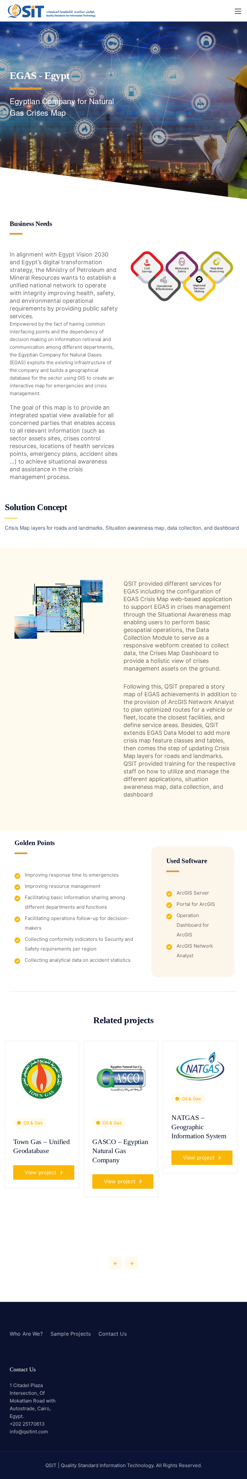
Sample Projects (70, 1333)
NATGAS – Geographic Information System (198, 1127)
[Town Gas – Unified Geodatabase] (42, 1077)
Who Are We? (26, 1333)
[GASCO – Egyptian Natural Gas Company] (121, 1077)
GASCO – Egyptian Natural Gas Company (120, 1151)
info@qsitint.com (29, 1432)
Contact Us (112, 1333)
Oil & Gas (33, 1122)
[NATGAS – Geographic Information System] (200, 1065)
